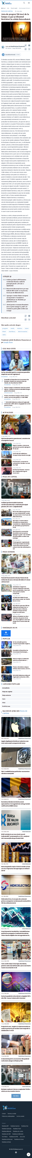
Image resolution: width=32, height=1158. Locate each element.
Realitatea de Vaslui (19, 1139)
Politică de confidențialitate (8, 1116)
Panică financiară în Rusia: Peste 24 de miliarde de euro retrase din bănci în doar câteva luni (15, 580)
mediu (12, 328)
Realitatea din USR (6, 1134)
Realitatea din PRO (13, 1136)
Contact (4, 1113)
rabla (4, 335)
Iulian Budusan (26, 831)
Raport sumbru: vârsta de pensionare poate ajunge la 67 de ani (21, 447)
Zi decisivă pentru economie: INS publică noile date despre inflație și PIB (15, 1060)
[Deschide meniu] (29, 3)
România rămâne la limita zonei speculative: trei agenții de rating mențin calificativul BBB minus (15, 804)
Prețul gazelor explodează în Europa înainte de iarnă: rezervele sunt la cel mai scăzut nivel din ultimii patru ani (22, 545)
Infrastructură (8, 392)
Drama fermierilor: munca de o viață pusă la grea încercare (21, 471)
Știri (8, 8)
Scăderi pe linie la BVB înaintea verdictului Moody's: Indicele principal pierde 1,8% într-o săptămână (16, 283)
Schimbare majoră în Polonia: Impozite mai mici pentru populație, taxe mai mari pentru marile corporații (21, 590)
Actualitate (4, 376)
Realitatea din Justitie (18, 1131)
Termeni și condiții (12, 1113)
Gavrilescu (12, 331)
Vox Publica (4, 1136)
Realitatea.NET (5, 1126)
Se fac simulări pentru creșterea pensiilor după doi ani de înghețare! (15, 373)
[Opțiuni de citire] (28, 1154)
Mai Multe (16, 1096)
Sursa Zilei (22, 1136)
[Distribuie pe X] (29, 49)
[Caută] (24, 3)
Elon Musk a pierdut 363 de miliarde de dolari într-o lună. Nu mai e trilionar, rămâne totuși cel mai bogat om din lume (21, 609)
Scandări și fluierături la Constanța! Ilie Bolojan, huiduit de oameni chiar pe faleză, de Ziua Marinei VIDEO (16, 381)
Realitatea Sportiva (15, 1126)
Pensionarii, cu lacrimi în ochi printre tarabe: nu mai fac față (21, 463)
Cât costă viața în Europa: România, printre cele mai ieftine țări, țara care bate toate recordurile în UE (16, 966)
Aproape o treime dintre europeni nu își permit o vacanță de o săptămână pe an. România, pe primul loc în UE (17, 299)
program (5, 328)
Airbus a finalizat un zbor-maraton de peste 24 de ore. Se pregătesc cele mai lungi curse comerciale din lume (21, 620)
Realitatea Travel (17, 1128)
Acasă (4, 8)
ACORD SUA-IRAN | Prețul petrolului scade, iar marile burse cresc (21, 599)
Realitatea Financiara (18, 46)
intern (27, 328)
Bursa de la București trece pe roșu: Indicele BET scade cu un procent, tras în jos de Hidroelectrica (17, 291)
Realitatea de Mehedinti (17, 1134)
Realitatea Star (24, 1126)
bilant (4, 331)
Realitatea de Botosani (7, 1139)
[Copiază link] (25, 45)
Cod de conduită (20, 1116)
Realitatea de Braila (6, 1142)
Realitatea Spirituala (6, 1128)
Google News (8, 342)
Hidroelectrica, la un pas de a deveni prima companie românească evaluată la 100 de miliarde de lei (16, 901)
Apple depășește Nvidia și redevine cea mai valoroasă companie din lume (14, 742)
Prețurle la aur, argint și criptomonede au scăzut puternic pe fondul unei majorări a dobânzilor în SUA (15, 1028)
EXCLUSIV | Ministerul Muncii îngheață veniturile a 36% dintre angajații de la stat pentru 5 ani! (17, 403)
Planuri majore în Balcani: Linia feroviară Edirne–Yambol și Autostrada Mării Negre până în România (17, 389)
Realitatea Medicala (6, 1131)
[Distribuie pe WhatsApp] (25, 49)
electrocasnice (22, 331)
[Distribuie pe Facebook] (29, 45)
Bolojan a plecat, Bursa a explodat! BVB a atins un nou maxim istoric (15, 1090)
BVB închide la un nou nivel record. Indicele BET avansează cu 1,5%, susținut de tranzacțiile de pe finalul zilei (15, 836)
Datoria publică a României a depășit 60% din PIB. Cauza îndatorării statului (16, 997)
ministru (19, 328)
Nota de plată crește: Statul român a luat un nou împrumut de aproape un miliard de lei (15, 869)
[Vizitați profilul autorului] (3, 47)
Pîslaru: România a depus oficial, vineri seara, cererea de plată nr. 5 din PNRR (16, 396)
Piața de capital (14, 8)
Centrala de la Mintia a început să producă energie (22, 454)
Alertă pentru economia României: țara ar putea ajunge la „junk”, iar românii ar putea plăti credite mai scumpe (17, 308)
